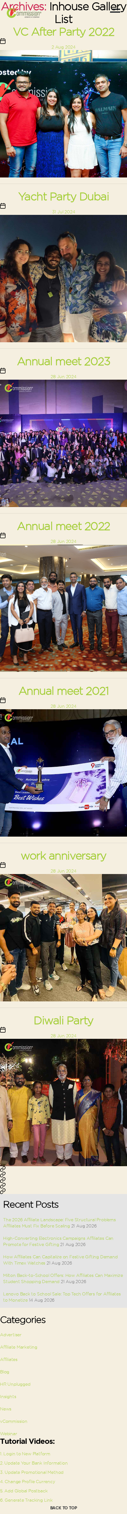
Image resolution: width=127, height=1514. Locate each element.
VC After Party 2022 (63, 32)
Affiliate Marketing (18, 1347)
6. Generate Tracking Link (26, 1500)
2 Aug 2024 (63, 47)
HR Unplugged (15, 1384)
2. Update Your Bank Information (34, 1463)
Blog (4, 1371)
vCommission (13, 1421)
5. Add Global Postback (23, 1490)
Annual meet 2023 (63, 361)
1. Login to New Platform (25, 1453)
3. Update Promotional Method (31, 1472)
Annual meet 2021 (63, 691)
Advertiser (11, 1334)
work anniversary (63, 856)
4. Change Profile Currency (27, 1481)
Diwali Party (63, 1020)
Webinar (8, 1433)
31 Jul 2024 (63, 211)
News (5, 1408)
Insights (8, 1396)
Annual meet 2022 (63, 526)
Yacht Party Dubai (63, 196)
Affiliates (9, 1359)
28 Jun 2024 (63, 376)
